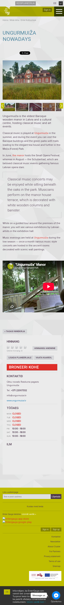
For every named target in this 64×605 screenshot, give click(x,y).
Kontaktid (56, 536)
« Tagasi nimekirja (14, 331)
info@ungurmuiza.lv (16, 395)
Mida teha (14, 20)
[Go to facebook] (56, 595)
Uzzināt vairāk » (29, 514)
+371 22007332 (19, 390)
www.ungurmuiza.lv (16, 400)
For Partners (54, 551)
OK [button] (7, 592)
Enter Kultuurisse (28, 20)
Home (5, 20)
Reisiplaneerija (25, 3)
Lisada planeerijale (20, 357)
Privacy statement (52, 556)
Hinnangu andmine (44, 348)
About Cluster (54, 546)
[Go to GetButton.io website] (56, 602)
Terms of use (54, 561)
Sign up (56, 529)
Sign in (47, 10)
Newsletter (55, 541)
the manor (18, 155)
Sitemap (56, 566)
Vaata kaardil (44, 357)
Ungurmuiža (41, 133)
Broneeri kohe (24, 367)
